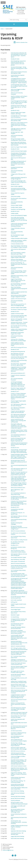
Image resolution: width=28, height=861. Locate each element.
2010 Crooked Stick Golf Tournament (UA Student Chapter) (19, 740)
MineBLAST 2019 (15, 311)
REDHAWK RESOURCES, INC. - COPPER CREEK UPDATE (18, 587)
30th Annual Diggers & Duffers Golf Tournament (18, 90)
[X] (13, 855)
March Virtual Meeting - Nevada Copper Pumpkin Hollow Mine (18, 256)
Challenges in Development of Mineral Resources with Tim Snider (19, 660)
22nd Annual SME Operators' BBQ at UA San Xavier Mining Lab (19, 357)
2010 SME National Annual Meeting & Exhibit (17, 736)
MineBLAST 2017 (15, 391)
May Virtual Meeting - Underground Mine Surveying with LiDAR (19, 288)
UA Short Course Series (16, 730)
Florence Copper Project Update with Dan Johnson (18, 401)
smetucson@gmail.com (8, 850)
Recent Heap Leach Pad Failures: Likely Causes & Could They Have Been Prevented (18, 144)
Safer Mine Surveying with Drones (19, 347)
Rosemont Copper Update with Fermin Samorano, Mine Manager (19, 748)
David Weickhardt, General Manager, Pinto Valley (17, 624)
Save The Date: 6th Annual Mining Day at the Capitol (19, 326)
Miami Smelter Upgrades (16, 186)
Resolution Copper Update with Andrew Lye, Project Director (18, 388)
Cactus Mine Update (15, 196)
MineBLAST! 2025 (15, 110)
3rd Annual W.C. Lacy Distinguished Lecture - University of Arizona (19, 822)
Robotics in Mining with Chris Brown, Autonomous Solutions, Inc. (18, 704)
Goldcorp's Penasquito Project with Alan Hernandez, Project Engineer (19, 713)
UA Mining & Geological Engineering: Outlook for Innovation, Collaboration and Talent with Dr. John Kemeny (18, 384)
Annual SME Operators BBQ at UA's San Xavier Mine (18, 597)
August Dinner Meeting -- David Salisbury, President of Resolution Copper (19, 774)
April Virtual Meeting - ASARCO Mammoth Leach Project (18, 253)
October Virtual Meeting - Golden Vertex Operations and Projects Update (18, 272)
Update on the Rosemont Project (18, 298)
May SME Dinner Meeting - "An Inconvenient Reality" (18, 781)
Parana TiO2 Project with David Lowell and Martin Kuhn (18, 663)
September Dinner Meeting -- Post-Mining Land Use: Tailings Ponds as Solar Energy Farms (19, 769)
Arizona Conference (15, 800)
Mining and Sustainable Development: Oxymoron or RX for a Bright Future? (19, 528)
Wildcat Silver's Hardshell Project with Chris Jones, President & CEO (19, 682)
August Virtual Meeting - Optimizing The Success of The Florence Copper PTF (18, 280)
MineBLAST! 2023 (15, 184)
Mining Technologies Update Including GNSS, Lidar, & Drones (18, 139)
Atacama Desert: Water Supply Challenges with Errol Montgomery (19, 685)
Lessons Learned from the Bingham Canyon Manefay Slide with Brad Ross (18, 421)
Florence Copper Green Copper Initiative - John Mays (18, 113)
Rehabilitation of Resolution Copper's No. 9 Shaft (17, 333)
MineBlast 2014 (14, 545)
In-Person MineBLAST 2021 (17, 243)
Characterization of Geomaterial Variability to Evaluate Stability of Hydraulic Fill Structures (18, 154)
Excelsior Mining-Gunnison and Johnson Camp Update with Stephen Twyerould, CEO (18, 439)
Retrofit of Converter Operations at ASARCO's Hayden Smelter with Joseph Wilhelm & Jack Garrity (19, 473)
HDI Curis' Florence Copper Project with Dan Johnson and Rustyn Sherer (19, 668)
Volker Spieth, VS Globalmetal (18, 561)
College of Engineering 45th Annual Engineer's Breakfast (19, 826)
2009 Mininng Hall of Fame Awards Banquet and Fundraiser (18, 753)
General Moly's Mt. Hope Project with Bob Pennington (18, 716)
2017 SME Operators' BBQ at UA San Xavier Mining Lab (18, 405)
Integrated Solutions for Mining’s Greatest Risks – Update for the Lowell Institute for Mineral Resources (18, 369)
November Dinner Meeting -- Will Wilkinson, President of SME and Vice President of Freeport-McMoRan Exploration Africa (18, 762)
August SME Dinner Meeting (17, 836)
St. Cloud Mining (15, 617)
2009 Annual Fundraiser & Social (18, 766)
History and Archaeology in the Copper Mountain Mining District (18, 181)
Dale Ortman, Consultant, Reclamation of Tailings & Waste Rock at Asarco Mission (18, 632)
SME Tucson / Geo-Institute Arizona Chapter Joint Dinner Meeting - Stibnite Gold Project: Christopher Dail (19, 124)
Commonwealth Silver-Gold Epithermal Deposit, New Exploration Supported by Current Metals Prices (19, 637)
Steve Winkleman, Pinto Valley (18, 559)
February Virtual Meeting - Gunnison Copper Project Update (18, 260)
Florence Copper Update (16, 205)
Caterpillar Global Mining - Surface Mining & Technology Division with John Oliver (19, 431)
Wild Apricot (16, 859)
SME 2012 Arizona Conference (18, 607)
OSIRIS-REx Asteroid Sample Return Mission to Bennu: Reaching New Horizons (19, 444)
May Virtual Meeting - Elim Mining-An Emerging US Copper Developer (19, 246)
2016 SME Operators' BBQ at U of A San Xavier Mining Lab (19, 469)
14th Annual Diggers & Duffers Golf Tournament (18, 757)
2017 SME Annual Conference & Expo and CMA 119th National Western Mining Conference (18, 416)
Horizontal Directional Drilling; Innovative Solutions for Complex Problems (18, 190)
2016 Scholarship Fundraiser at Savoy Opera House (18, 435)
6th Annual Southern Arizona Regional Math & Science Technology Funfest (17, 811)
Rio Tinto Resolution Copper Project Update (17, 235)
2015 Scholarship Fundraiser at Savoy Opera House (18, 493)
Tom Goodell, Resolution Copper (18, 557)
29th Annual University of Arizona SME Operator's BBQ (19, 120)
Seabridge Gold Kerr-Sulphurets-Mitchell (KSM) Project (18, 129)
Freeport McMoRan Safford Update (19, 238)
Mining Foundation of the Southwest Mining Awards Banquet (19, 803)
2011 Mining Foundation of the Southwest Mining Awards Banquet (19, 648)
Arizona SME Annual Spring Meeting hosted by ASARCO (17, 785)
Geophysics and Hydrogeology (18, 209)
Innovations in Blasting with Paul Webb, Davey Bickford (18, 733)
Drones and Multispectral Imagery (19, 215)
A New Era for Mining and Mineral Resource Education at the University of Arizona (19, 225)
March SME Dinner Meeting (17, 791)
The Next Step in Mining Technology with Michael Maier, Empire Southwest (18, 744)
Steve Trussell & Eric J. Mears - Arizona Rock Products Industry (18, 551)
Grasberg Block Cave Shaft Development (17, 510)
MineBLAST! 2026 (15, 59)
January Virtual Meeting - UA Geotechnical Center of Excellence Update (19, 264)
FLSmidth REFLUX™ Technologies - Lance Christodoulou (19, 116)
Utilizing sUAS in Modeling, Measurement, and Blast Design (18, 340)
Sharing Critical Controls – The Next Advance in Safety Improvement (19, 323)
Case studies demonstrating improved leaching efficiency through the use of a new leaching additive (19, 219)
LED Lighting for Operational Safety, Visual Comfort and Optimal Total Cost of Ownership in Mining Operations (19, 592)
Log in (3, 2)
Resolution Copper (15, 615)
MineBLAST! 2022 (15, 211)
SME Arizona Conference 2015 (18, 487)
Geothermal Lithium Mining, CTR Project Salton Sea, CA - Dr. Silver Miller (18, 107)
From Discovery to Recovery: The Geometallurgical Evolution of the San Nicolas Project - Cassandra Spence (19, 55)
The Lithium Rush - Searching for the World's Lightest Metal (18, 364)
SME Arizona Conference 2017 (18, 373)
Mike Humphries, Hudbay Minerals (19, 539)
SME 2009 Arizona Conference (18, 751)
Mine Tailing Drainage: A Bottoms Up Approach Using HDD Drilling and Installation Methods (19, 484)
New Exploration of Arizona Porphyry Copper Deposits (17, 354)
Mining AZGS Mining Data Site (18, 351)
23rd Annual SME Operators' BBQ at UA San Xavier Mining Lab (19, 316)
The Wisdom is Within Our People (19, 309)
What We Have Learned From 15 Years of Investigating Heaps (18, 304)
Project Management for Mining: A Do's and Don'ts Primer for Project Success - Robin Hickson (19, 102)
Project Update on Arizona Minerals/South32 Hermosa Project (17, 344)
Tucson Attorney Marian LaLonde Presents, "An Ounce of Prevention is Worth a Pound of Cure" (19, 567)
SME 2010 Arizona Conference (18, 688)
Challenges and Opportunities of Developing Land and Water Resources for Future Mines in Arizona (18, 163)
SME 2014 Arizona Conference (18, 531)
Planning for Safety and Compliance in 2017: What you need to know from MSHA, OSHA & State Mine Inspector (18, 426)
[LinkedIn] (15, 855)
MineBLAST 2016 (15, 447)
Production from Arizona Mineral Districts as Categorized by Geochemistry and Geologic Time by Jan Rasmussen (18, 503)
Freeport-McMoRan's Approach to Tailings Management (19, 178)
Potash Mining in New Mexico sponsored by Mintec (18, 778)
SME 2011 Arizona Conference (18, 646)
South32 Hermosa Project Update (19, 151)
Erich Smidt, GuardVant (16, 600)
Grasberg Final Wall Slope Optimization (17, 168)
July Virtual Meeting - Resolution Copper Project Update (18, 284)
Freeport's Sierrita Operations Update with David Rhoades (18, 411)
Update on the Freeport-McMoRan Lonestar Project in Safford (19, 329)
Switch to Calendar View (21, 42)
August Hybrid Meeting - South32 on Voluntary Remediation (19, 241)
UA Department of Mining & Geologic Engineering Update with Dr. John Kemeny (19, 498)
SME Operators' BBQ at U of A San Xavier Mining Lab (19, 516)
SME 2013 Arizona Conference (18, 563)
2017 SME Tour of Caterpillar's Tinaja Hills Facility (18, 408)
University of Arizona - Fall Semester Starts (17, 833)
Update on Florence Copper (17, 313)
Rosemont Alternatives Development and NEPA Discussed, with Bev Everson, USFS (19, 643)
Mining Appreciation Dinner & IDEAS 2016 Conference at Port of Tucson (19, 462)
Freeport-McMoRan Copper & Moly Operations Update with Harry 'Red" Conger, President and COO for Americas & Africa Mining (19, 456)
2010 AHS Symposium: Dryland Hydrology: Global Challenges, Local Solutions (18, 709)
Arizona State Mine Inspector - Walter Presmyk (18, 75)
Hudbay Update (14, 213)
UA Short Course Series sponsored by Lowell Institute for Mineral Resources (19, 727)
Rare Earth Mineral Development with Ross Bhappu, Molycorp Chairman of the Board (18, 653)
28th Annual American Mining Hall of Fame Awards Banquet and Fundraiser (19, 691)
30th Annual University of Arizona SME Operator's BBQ (19, 72)
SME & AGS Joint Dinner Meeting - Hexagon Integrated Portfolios (19, 296)
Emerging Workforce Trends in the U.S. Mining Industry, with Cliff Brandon (19, 620)
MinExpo (13, 829)
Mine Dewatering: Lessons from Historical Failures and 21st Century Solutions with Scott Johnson (18, 63)
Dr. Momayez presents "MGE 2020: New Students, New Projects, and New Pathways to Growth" (19, 575)
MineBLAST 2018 (15, 349)
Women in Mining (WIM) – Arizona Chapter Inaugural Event (19, 319)
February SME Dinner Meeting (18, 796)
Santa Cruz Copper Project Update (19, 147)
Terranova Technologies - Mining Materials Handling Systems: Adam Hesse (19, 68)
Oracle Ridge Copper (15, 609)
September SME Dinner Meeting (18, 831)
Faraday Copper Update (16, 207)
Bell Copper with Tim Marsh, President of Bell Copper (17, 671)
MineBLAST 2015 (15, 507)
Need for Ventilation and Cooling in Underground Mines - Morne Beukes (19, 97)
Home (2, 28)
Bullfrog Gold (14, 602)
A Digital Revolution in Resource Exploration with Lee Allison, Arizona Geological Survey (18, 696)
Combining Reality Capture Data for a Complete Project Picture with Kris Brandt (19, 86)
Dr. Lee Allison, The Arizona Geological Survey (17, 542)
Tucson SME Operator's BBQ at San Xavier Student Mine (19, 788)
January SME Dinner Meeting (17, 798)
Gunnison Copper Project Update (18, 307)
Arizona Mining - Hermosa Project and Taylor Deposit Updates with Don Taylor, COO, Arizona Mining (19, 451)
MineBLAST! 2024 (15, 149)
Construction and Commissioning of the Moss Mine (18, 361)
